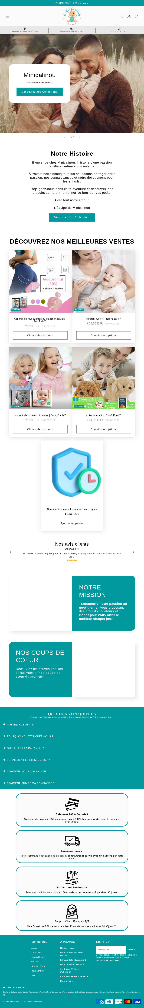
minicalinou (14, 1002)
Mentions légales (68, 948)
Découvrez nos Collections (39, 91)
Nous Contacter (38, 971)
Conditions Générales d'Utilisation (70, 970)
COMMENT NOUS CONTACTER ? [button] (28, 771)
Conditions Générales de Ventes (74, 976)
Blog (33, 975)
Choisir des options (40, 335)
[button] (7, 16)
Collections (36, 953)
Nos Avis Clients (39, 966)
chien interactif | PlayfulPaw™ (103, 415)
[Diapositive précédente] (64, 137)
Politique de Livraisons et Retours (71, 954)
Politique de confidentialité (72, 965)
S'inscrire (131, 950)
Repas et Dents (38, 957)
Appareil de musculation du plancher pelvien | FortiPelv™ (40, 320)
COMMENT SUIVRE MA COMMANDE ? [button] (31, 783)
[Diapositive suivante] (80, 137)
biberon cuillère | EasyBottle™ (103, 319)
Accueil (34, 948)
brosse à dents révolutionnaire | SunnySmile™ (40, 415)
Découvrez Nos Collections (72, 217)
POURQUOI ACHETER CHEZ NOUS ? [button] (30, 736)
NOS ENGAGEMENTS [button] (20, 724)
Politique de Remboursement (73, 960)
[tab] (72, 725)
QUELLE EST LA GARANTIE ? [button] (25, 748)
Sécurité (35, 962)
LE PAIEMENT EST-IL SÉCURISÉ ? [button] (28, 759)
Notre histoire (66, 981)
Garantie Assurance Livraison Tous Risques (72, 509)
